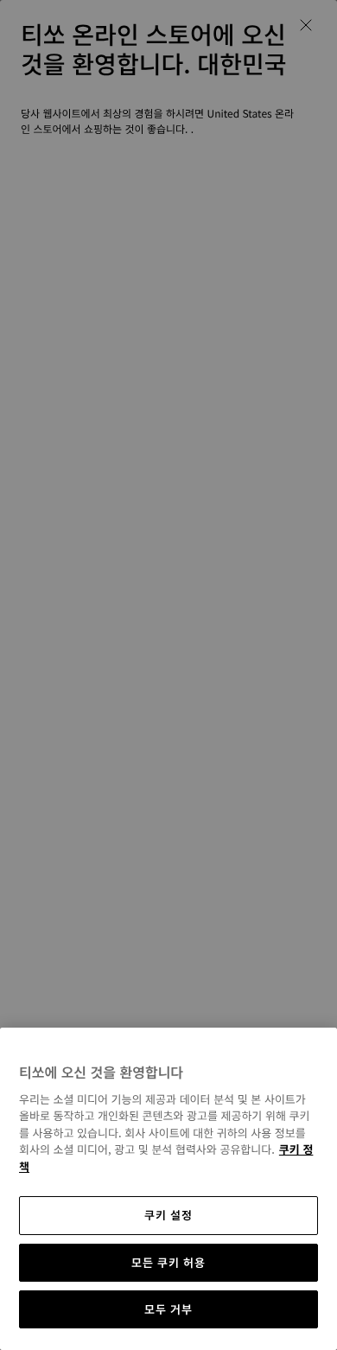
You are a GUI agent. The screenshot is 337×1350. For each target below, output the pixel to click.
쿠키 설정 (168, 1215)
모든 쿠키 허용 (168, 1262)
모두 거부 (168, 1309)
